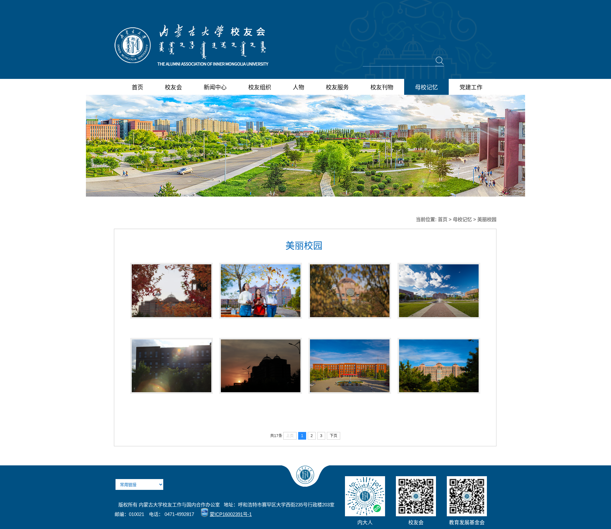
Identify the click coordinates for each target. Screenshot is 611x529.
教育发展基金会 (467, 522)
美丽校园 (486, 219)
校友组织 (259, 87)
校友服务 (337, 87)
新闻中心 (215, 87)
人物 (298, 87)
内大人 (365, 522)
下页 (333, 436)
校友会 (173, 87)
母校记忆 (426, 87)
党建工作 (471, 87)
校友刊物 (381, 87)
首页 (137, 87)
